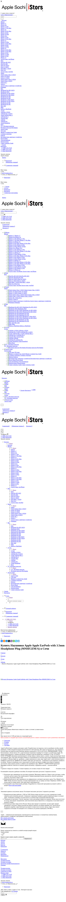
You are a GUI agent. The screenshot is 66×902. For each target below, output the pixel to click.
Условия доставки (6, 862)
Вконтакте (7, 177)
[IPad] (6, 273)
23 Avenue (15, 891)
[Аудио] (6, 327)
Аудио (6, 329)
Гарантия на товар (6, 871)
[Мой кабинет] (1, 407)
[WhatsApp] (14, 641)
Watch (6, 288)
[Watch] (6, 287)
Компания (4, 846)
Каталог (10, 445)
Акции (3, 842)
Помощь (3, 865)
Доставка (7, 745)
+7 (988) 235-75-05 (6, 148)
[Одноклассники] (4, 641)
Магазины (4, 859)
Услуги (3, 843)
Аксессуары (7, 350)
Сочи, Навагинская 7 (7, 14)
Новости (3, 851)
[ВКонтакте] (2, 641)
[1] (33, 696)
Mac (5, 305)
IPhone (6, 234)
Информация (4, 856)
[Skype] (16, 641)
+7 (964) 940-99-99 (6, 151)
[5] (33, 702)
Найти (2, 895)
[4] (33, 701)
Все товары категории (7, 818)
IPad (5, 274)
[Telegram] (19, 641)
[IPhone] (6, 232)
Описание (7, 740)
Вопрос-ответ (5, 873)
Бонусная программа (15, 785)
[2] (33, 698)
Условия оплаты (5, 860)
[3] (33, 699)
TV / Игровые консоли (10, 346)
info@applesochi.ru (7, 173)
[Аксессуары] (8, 349)
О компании (4, 849)
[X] (9, 641)
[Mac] (6, 304)
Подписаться (27, 838)
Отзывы (6, 742)
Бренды (3, 845)
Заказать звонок (12, 627)
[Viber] (11, 641)
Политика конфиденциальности (10, 863)
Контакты (3, 854)
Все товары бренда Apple (8, 819)
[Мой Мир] (7, 641)
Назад (11, 443)
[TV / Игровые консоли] (11, 344)
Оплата (6, 743)
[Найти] (2, 18)
